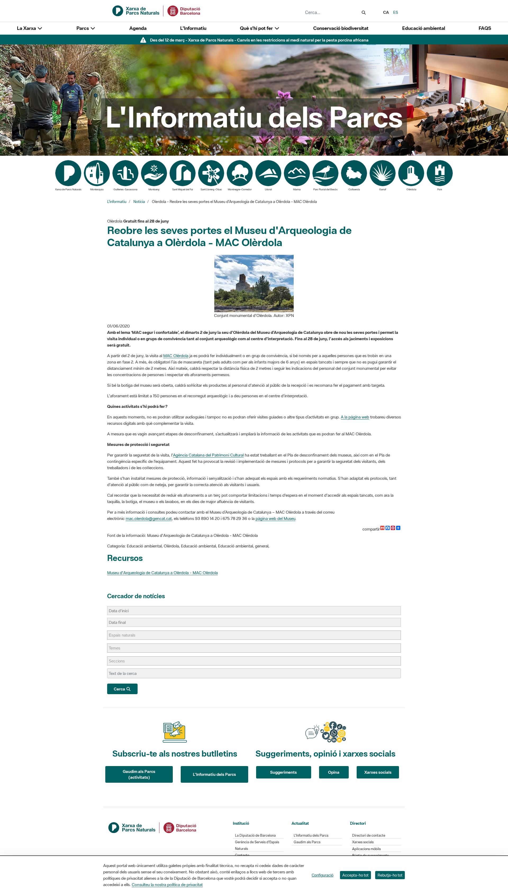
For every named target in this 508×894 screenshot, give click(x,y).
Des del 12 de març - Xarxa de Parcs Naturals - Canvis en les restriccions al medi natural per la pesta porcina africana (259, 40)
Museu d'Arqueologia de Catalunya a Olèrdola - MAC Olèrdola (162, 572)
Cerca (120, 689)
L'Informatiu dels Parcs (214, 774)
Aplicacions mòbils (366, 849)
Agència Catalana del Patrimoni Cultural (208, 455)
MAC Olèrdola (175, 355)
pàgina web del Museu (275, 518)
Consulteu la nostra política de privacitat (167, 884)
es (395, 12)
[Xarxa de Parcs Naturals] (156, 10)
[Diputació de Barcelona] (152, 827)
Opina (333, 772)
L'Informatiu (193, 28)
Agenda (138, 28)
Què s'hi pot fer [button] (257, 28)
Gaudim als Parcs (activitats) (139, 774)
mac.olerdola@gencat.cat (149, 518)
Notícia (139, 201)
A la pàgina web (355, 417)
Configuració (322, 875)
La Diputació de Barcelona (255, 835)
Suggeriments (283, 772)
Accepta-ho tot (355, 875)
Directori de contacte (368, 835)
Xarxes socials (378, 772)
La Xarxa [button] (27, 28)
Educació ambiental (423, 28)
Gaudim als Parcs (307, 842)
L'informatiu (116, 201)
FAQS (485, 28)
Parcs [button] (83, 28)
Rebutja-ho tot (390, 875)
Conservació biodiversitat (341, 28)
